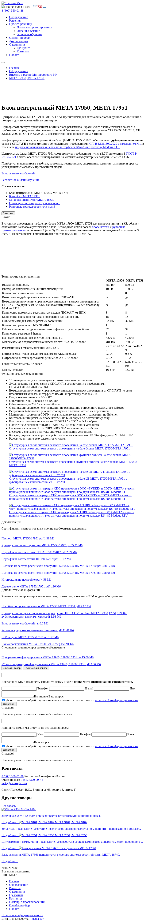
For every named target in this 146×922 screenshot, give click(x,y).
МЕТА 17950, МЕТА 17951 (26, 78)
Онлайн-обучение (28, 30)
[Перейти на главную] (12, 3)
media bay (38, 918)
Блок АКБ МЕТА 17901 (24, 196)
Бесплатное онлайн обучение (20, 179)
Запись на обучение (29, 34)
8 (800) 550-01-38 (13, 10)
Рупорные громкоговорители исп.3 (32, 206)
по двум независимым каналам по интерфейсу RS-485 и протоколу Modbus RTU (67, 147)
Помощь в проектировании (34, 27)
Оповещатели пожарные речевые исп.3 (34, 203)
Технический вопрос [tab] (36, 668)
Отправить (9, 704)
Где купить (24, 48)
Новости (14, 54)
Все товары (9, 805)
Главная (14, 67)
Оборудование (18, 17)
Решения (15, 20)
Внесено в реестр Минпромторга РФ (33, 74)
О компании (17, 44)
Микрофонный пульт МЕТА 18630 (31, 199)
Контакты (23, 51)
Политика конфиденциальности (22, 915)
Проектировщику (20, 24)
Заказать (8, 213)
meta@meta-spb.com (14, 783)
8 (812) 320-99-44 (32, 779)
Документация (18, 41)
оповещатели (100, 227)
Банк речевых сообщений (18, 173)
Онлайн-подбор (19, 37)
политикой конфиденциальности (116, 700)
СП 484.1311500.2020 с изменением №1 (115, 143)
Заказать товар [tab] (12, 668)
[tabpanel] (73, 694)
